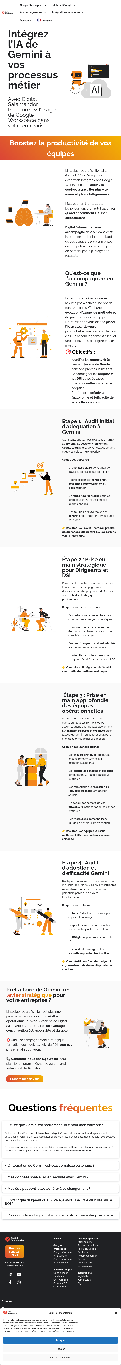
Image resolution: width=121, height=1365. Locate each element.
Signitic (81, 1283)
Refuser (61, 1349)
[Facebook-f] (10, 1282)
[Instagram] (19, 1282)
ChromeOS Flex (62, 1283)
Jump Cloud (84, 1279)
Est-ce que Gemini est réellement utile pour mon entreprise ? (57, 1125)
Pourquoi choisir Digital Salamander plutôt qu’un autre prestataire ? (61, 1215)
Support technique (88, 1245)
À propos (25, 20)
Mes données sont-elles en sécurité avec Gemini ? (48, 1177)
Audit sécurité (85, 1241)
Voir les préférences (60, 1357)
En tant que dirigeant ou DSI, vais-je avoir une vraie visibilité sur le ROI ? (58, 1202)
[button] (116, 1312)
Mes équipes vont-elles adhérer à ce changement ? (49, 1189)
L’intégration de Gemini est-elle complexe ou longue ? (51, 1165)
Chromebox (59, 1286)
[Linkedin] (10, 1274)
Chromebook (60, 1279)
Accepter (60, 1340)
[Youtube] (19, 1274)
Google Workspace (31, 5)
